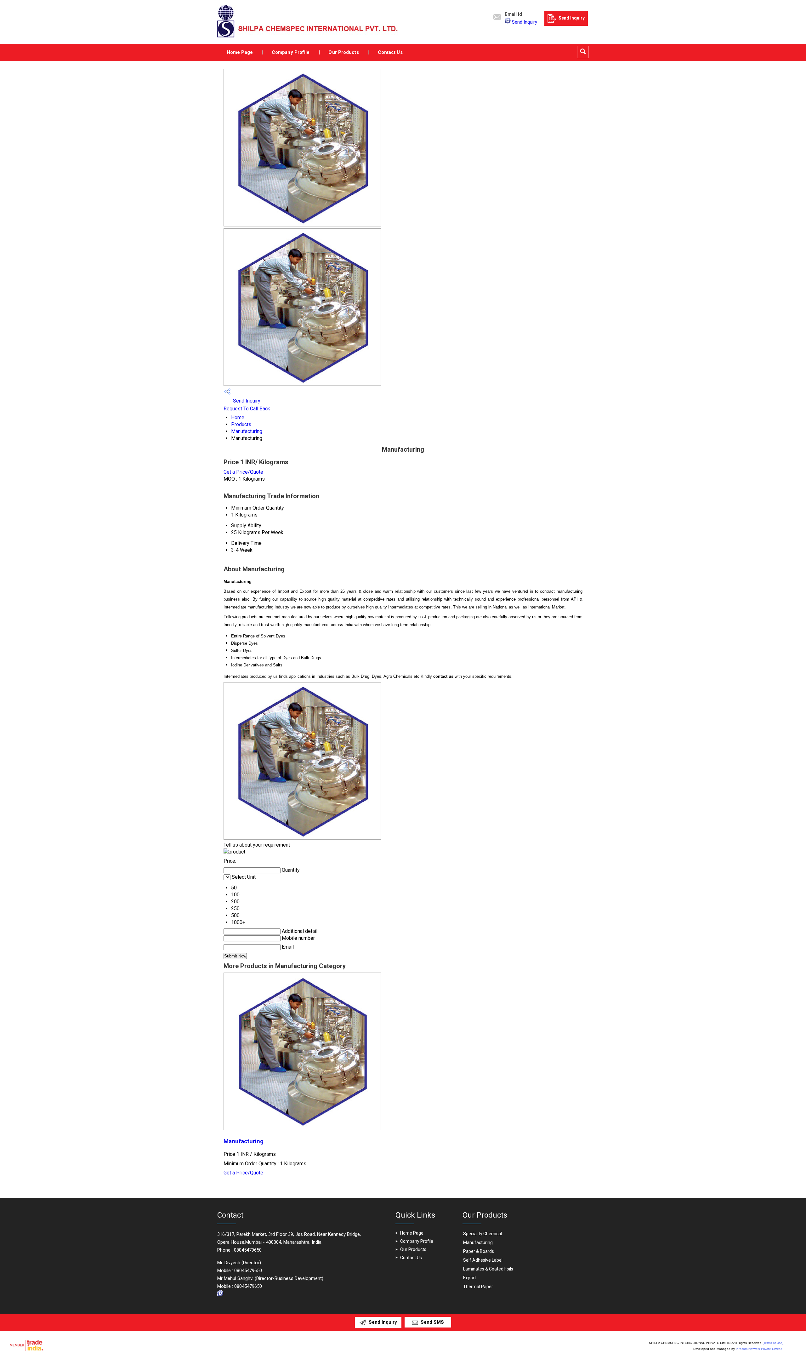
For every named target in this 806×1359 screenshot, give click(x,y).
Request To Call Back (247, 409)
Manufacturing (246, 431)
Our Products (343, 52)
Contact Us (390, 52)
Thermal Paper (478, 1286)
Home (237, 417)
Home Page (240, 52)
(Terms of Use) (773, 1343)
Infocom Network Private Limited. (759, 1348)
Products (241, 424)
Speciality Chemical (482, 1233)
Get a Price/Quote (243, 472)
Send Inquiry (524, 22)
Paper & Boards (478, 1251)
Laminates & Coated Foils (488, 1268)
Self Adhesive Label (482, 1260)
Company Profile (291, 52)
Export (469, 1277)
